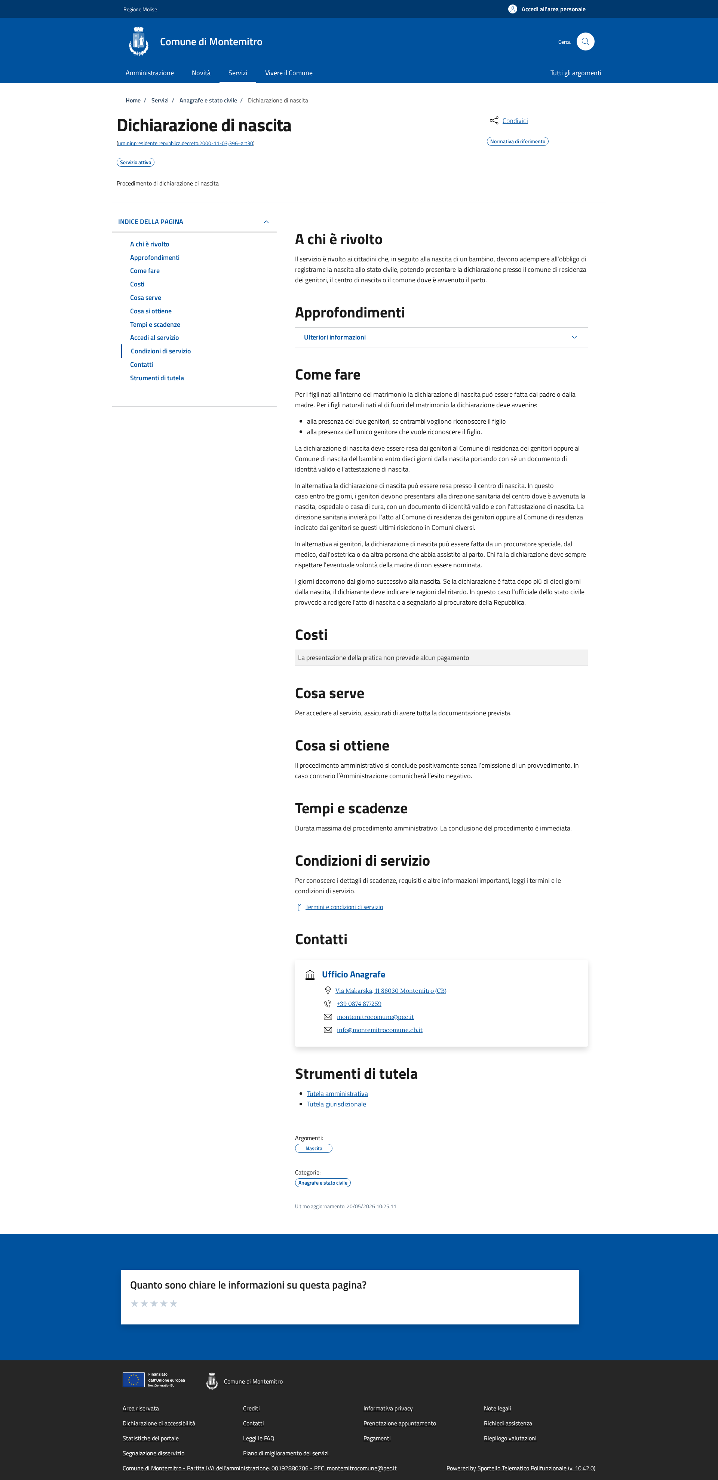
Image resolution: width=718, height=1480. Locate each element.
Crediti (251, 1408)
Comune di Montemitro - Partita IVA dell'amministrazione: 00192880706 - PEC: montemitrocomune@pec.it (260, 1468)
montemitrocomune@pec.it (375, 1016)
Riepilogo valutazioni (510, 1438)
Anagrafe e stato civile (208, 100)
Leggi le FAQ (258, 1438)
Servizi (160, 100)
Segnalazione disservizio (153, 1453)
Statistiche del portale (151, 1438)
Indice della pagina (150, 222)
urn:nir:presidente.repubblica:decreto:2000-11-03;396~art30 (185, 143)
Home (133, 100)
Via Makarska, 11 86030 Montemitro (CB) (391, 990)
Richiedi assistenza (508, 1423)
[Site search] (586, 41)
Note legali (497, 1408)
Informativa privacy (388, 1408)
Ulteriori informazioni (335, 337)
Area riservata (141, 1408)
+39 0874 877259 (359, 1003)
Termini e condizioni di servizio (344, 906)
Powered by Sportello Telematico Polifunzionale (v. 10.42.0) (521, 1468)
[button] (547, 9)
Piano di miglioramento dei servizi (286, 1453)
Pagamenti (377, 1438)
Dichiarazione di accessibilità (159, 1423)
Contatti (253, 1423)
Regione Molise (140, 9)
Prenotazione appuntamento (399, 1423)
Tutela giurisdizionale (336, 1104)
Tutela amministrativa (337, 1093)
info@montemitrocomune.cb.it (380, 1030)
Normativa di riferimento (517, 140)
